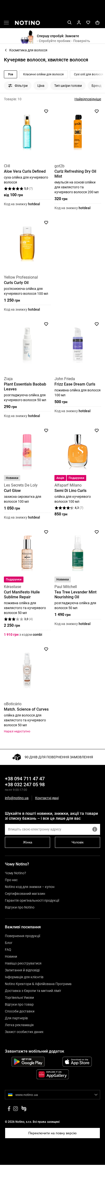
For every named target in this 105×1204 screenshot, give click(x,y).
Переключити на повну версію (52, 1133)
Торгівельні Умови (19, 998)
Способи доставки (19, 1011)
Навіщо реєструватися (23, 963)
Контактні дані (47, 798)
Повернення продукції (22, 936)
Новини (11, 956)
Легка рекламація (19, 1025)
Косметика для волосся (28, 50)
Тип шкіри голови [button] (68, 86)
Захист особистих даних (24, 1032)
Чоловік (78, 842)
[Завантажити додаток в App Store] (77, 1062)
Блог (8, 943)
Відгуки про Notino (19, 907)
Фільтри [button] (21, 86)
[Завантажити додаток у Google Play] (28, 1062)
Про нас (11, 880)
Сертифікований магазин (25, 894)
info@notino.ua (17, 798)
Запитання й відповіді (22, 970)
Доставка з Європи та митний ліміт (33, 991)
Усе (10, 74)
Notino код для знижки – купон (29, 887)
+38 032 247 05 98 (25, 784)
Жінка (27, 842)
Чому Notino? (15, 873)
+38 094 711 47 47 (25, 779)
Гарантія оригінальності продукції (32, 900)
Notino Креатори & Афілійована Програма (38, 984)
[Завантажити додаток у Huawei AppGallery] (52, 1074)
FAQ (8, 950)
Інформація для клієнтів (24, 977)
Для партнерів (16, 1018)
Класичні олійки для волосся (43, 74)
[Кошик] (97, 22)
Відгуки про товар (19, 1004)
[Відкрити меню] (6, 23)
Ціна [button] (40, 86)
